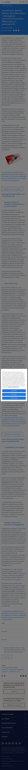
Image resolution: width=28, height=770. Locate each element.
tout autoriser (14, 398)
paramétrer (14, 390)
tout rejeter (14, 394)
